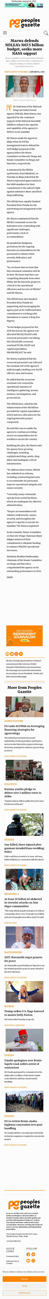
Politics (10, 784)
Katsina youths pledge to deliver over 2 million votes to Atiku (22, 793)
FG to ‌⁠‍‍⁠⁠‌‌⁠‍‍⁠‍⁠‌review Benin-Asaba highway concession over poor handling (23, 1125)
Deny (24, 1286)
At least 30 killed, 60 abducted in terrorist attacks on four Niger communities (23, 903)
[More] (21, 654)
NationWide (13, 952)
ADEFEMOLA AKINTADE (14, 1025)
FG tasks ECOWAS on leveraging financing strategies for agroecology (24, 730)
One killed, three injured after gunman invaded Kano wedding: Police (24, 848)
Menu (16, 33)
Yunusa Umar (10, 923)
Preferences (24, 1293)
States (9, 839)
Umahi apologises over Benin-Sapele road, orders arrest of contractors (23, 1064)
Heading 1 (11, 894)
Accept (24, 1279)
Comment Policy (12, 1256)
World (9, 1006)
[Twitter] (12, 654)
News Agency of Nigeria (16, 72)
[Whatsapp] (16, 654)
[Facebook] (7, 654)
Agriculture (13, 721)
